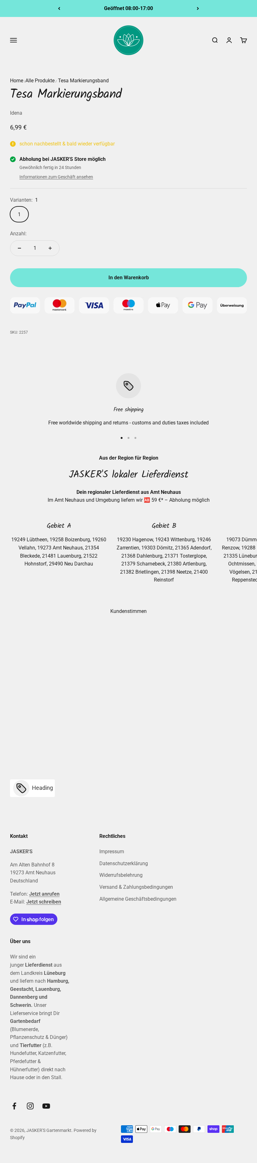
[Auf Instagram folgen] (30, 1106)
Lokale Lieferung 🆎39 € (128, 8)
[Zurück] (59, 8)
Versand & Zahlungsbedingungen (136, 887)
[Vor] (198, 8)
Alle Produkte (40, 81)
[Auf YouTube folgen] (46, 1106)
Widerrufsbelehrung (121, 875)
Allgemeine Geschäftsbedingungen (137, 899)
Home (16, 81)
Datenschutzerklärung (123, 863)
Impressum (111, 852)
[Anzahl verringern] (19, 248)
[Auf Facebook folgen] (14, 1106)
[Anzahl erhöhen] (50, 248)
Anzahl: (18, 234)
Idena (16, 113)
